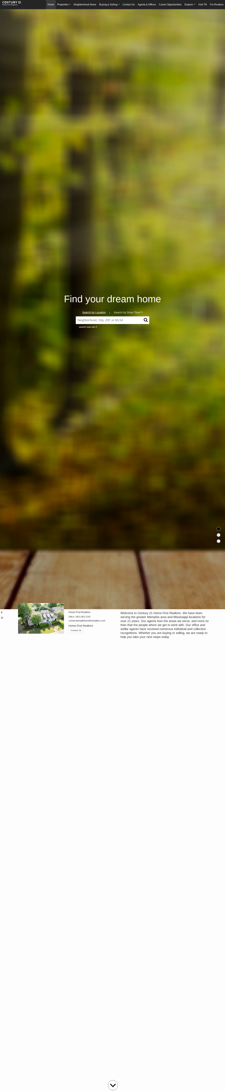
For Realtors (216, 4)
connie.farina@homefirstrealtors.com (87, 620)
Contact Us (129, 4)
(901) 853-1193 (82, 616)
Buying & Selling (110, 6)
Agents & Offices (147, 4)
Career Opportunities (170, 4)
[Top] (219, 529)
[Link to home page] (13, 4)
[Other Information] (219, 541)
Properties (64, 6)
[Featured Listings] (219, 535)
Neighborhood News (85, 4)
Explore (190, 6)
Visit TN (202, 4)
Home (51, 4)
